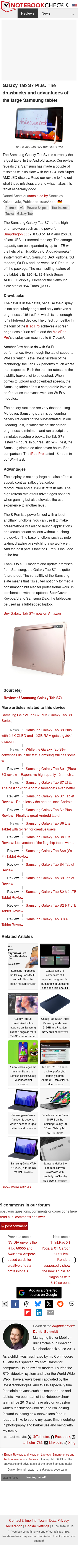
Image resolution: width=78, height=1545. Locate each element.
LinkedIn (55, 1442)
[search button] (62, 5)
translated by (38, 195)
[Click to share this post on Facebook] (15, 1304)
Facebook (62, 1436)
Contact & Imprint (22, 1520)
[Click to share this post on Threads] (26, 1304)
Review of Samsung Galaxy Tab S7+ (33, 697)
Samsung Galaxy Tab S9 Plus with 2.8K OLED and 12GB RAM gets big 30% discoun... (37, 735)
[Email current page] (50, 1312)
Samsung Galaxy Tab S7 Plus (24, 714)
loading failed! (10, 1477)
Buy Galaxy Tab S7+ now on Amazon (32, 613)
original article (63, 1325)
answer (39, 1216)
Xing (71, 1442)
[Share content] (5, 1304)
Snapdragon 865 (16, 234)
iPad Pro (33, 326)
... (73, 13)
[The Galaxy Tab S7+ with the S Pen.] (39, 124)
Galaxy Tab (25, 213)
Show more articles (16, 1186)
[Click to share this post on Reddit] (60, 1304)
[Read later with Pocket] (72, 1304)
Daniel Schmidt (45, 1331)
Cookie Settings (37, 1525)
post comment (15, 1225)
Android (10, 207)
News (46, 13)
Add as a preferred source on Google (43, 1292)
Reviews (27, 13)
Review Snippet (37, 207)
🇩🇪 (59, 201)
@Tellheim (40, 1436)
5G (22, 207)
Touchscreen (60, 207)
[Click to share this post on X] (49, 1304)
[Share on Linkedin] (39, 1312)
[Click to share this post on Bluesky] (38, 1304)
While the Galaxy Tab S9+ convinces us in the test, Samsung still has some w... (39, 755)
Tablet (9, 213)
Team (42, 1520)
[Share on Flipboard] (27, 1312)
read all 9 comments (15, 1216)
